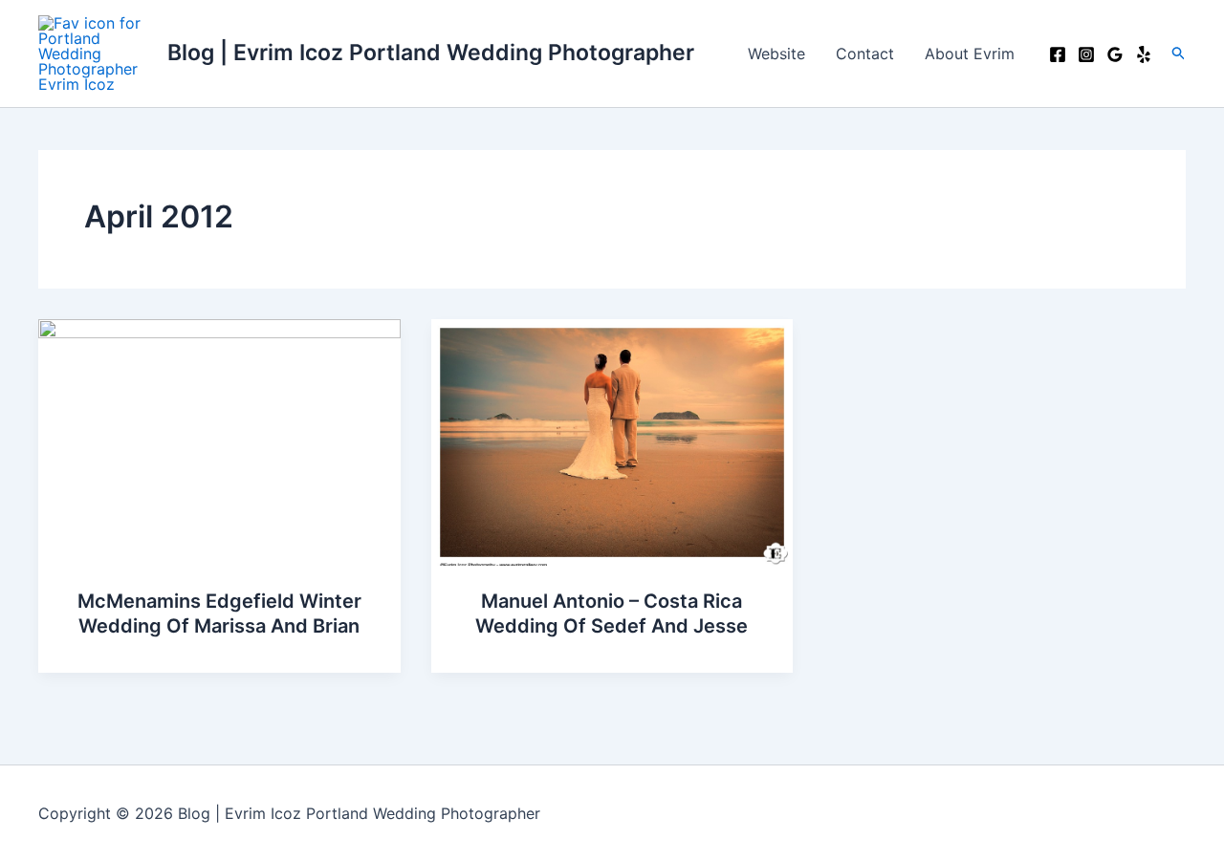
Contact (865, 53)
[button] (1179, 53)
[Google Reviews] (1115, 54)
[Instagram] (1086, 54)
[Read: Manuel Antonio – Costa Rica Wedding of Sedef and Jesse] (612, 440)
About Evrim (970, 53)
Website (776, 53)
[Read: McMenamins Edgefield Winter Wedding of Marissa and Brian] (219, 440)
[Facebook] (1057, 54)
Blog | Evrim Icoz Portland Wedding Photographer (430, 52)
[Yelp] (1143, 54)
